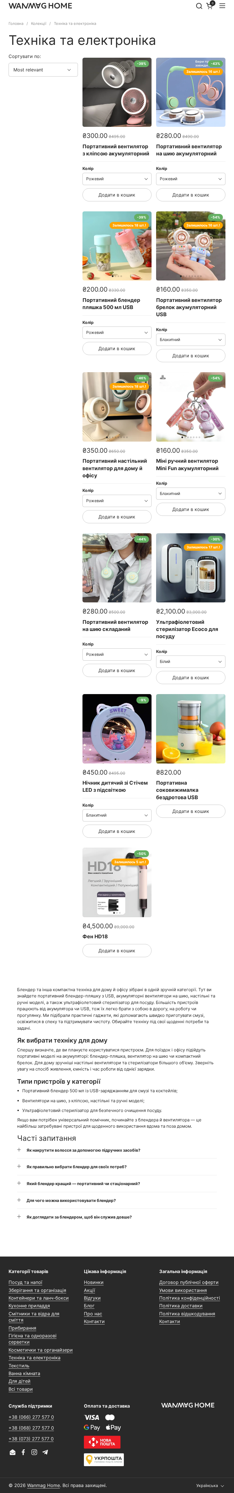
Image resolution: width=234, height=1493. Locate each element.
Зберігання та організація (37, 1290)
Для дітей (20, 1381)
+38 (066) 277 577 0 (31, 1417)
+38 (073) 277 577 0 (31, 1439)
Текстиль (19, 1365)
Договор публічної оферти (189, 1282)
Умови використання (183, 1290)
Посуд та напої (25, 1282)
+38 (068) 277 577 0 (31, 1428)
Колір (88, 168)
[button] (199, 5)
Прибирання (22, 1328)
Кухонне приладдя (29, 1305)
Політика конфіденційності (189, 1298)
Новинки (94, 1282)
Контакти (94, 1321)
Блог (89, 1305)
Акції (89, 1290)
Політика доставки (181, 1305)
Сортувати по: (25, 56)
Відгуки (92, 1298)
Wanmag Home (43, 1485)
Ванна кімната (24, 1373)
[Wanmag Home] (40, 6)
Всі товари (21, 1389)
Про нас (93, 1313)
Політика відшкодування (187, 1313)
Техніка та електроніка (34, 1357)
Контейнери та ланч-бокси (39, 1298)
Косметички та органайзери (41, 1350)
